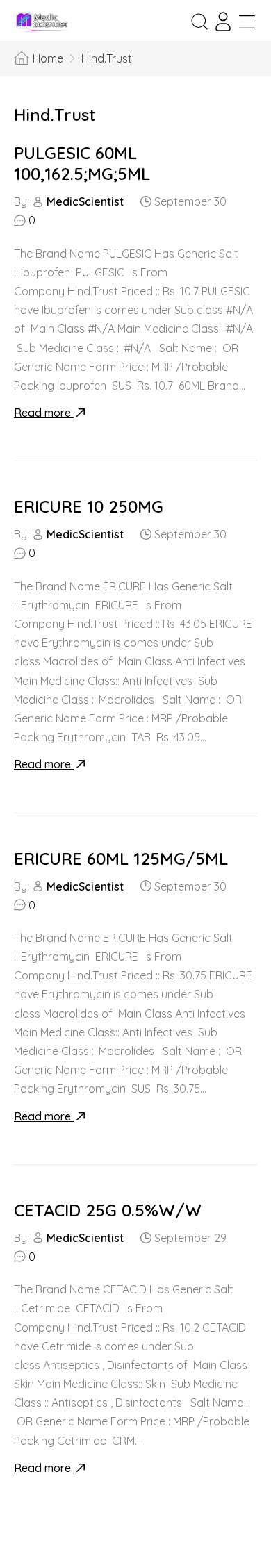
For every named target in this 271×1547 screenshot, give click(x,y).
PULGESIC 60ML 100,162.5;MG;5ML (82, 163)
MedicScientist (85, 201)
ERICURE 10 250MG (88, 506)
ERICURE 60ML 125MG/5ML (121, 858)
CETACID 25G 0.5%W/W (108, 1210)
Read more (44, 413)
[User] (223, 21)
